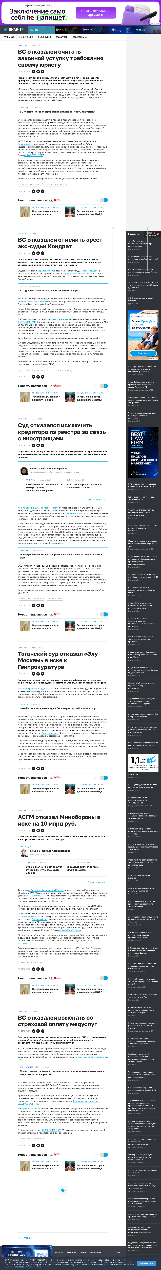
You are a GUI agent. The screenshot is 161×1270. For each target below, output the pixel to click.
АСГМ (28, 178)
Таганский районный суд (31, 688)
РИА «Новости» (50, 733)
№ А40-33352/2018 (33, 155)
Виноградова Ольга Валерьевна (48, 468)
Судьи (23, 286)
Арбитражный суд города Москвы (46, 890)
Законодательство (30, 1067)
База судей (25, 464)
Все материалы (95, 499)
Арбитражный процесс (32, 599)
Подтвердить (146, 1263)
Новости (133, 234)
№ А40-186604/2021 (34, 895)
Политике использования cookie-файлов (23, 1267)
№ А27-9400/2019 (76, 513)
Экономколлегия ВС (55, 185)
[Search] (122, 37)
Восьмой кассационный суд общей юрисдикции (51, 472)
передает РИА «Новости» (76, 273)
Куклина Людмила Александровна (50, 850)
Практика (25, 108)
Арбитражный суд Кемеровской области (39, 508)
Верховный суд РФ (30, 185)
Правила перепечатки (91, 1252)
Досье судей (44, 37)
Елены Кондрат (89, 270)
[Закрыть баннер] (50, 1246)
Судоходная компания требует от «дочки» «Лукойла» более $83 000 (44, 869)
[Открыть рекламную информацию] (156, 358)
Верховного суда (46, 270)
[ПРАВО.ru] (14, 29)
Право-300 (9, 37)
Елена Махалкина (59, 319)
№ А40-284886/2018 (69, 930)
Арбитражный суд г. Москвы (42, 854)
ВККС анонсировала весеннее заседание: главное (84, 486)
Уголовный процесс (60, 370)
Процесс (24, 704)
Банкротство (56, 599)
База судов (61, 37)
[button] (33, 71)
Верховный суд (26, 144)
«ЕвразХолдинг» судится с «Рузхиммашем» (83, 868)
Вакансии (71, 1252)
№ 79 (44, 540)
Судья (76, 472)
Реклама (59, 1252)
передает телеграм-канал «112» (34, 301)
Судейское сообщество (33, 370)
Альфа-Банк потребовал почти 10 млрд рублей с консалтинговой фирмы (44, 487)
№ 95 (52, 540)
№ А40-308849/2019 (28, 916)
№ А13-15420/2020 (51, 1130)
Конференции (26, 37)
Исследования (80, 37)
